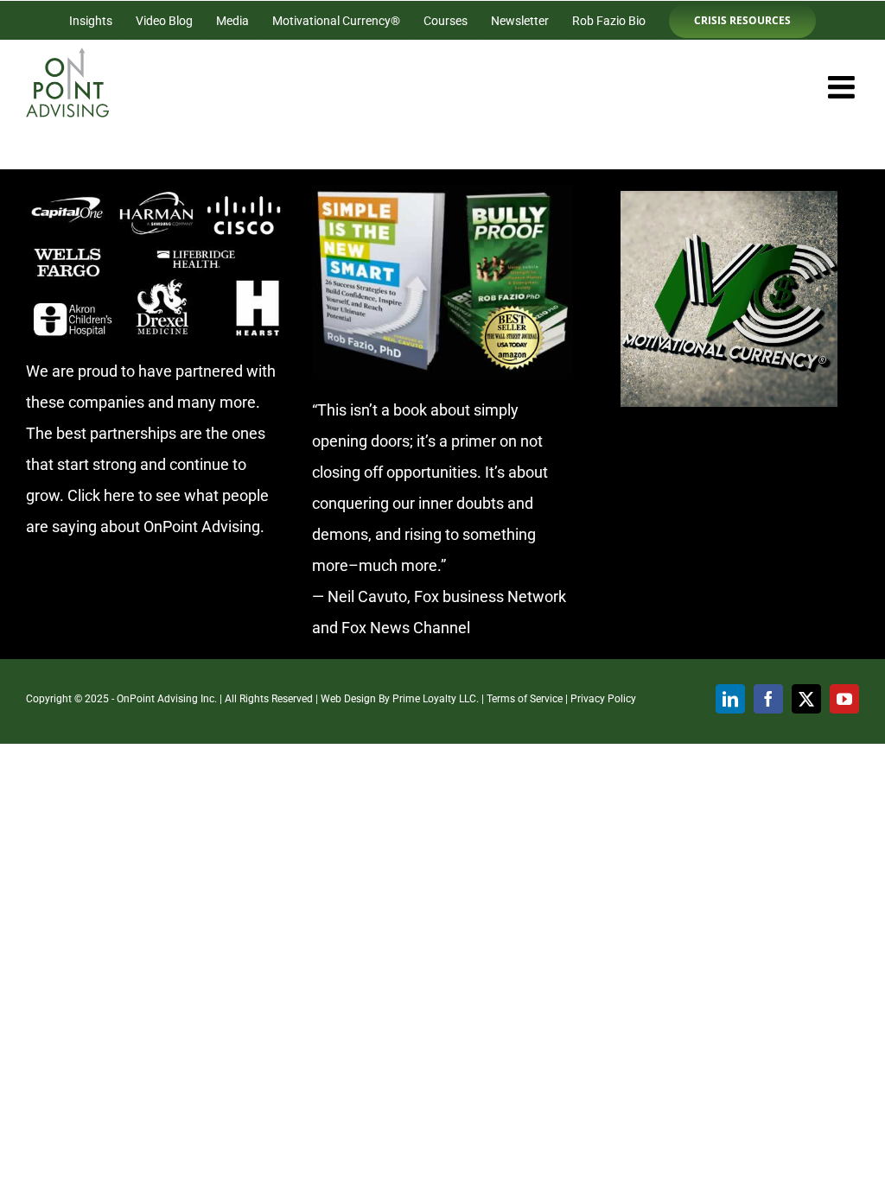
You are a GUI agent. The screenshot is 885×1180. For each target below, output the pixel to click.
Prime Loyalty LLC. (435, 699)
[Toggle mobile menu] (843, 87)
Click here (101, 495)
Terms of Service (525, 699)
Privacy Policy (603, 699)
